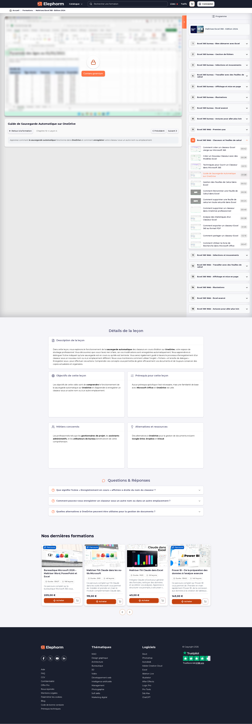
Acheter (60, 600)
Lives (173, 4)
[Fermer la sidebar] (184, 22)
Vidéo (94, 674)
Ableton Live (148, 674)
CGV (43, 677)
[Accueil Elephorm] (52, 647)
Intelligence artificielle (102, 681)
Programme (221, 16)
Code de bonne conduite (52, 705)
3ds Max (146, 693)
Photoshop (147, 658)
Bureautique (97, 666)
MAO (94, 654)
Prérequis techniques (51, 709)
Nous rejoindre (47, 689)
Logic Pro (146, 685)
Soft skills (96, 693)
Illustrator (146, 677)
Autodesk (146, 662)
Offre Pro (45, 685)
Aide (43, 669)
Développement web (101, 677)
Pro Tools (146, 689)
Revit (144, 654)
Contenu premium (93, 73)
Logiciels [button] (149, 647)
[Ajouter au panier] (77, 600)
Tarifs (184, 4)
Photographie (98, 689)
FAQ (43, 673)
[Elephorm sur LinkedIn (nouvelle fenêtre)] (64, 658)
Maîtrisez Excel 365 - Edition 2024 (50, 10)
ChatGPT (146, 697)
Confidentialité (47, 681)
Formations (28, 10)
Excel (144, 670)
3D (93, 670)
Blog (43, 701)
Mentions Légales (49, 693)
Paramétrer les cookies (51, 697)
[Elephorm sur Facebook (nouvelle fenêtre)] (43, 658)
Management (98, 685)
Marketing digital (99, 697)
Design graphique (100, 658)
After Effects (148, 681)
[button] (122, 612)
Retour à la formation (21, 131)
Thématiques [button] (101, 647)
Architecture (97, 662)
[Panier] (192, 4)
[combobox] (128, 4)
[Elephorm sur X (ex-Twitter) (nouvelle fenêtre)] (50, 658)
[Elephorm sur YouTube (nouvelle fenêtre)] (57, 658)
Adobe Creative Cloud (152, 666)
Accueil (16, 10)
